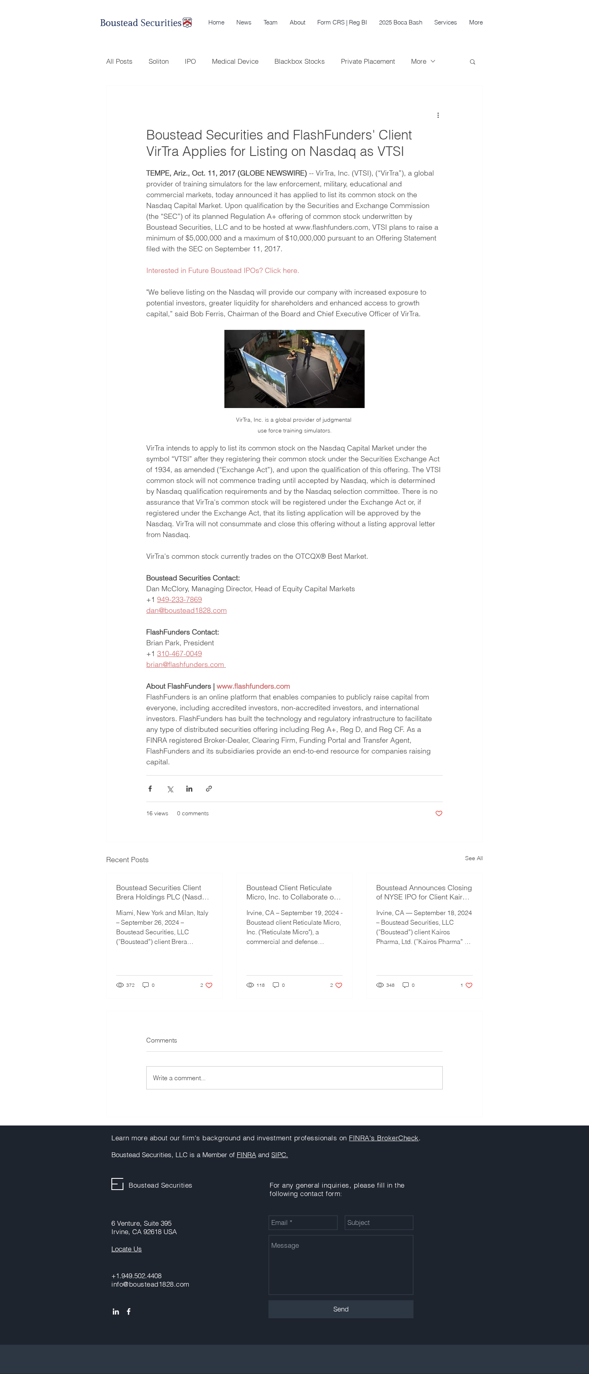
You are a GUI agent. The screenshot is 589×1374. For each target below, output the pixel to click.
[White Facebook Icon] (128, 1311)
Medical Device (235, 61)
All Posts (119, 61)
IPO (190, 61)
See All (474, 858)
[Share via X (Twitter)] (169, 788)
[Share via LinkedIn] (189, 788)
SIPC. (279, 1154)
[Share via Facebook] (150, 788)
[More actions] (438, 114)
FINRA (246, 1154)
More (418, 61)
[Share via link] (209, 788)
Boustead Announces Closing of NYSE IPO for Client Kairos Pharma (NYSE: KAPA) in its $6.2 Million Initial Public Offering (424, 892)
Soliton (159, 61)
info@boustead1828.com (150, 1284)
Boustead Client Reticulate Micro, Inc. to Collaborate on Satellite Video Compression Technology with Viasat (292, 892)
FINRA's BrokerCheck (384, 1138)
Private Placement (368, 61)
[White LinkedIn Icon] (115, 1311)
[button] (445, 22)
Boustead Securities (161, 1185)
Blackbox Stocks (299, 61)
